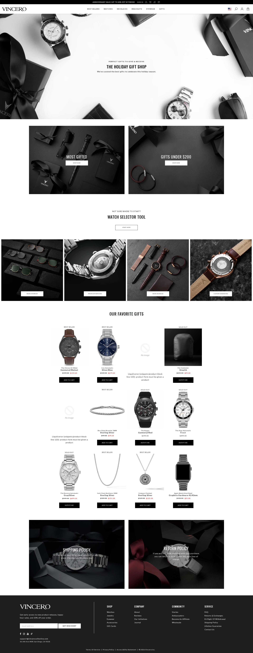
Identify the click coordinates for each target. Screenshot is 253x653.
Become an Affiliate (180, 619)
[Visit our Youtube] (28, 633)
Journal (137, 622)
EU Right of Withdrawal (215, 619)
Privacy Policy (108, 650)
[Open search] (236, 9)
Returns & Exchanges (214, 616)
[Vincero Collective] (14, 8)
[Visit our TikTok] (32, 633)
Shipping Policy (211, 622)
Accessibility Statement (126, 650)
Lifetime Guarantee (213, 626)
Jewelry (110, 616)
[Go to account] (242, 9)
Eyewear (110, 619)
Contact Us (209, 629)
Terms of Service (93, 650)
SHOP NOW (77, 163)
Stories (175, 612)
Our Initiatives (140, 619)
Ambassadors (178, 616)
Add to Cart (69, 380)
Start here (126, 227)
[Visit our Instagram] (24, 633)
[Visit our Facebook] (20, 633)
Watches (110, 612)
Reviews (138, 616)
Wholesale (176, 622)
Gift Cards (111, 626)
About (137, 612)
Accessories (112, 622)
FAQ (206, 612)
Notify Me (183, 380)
